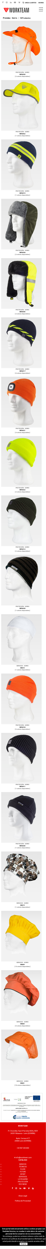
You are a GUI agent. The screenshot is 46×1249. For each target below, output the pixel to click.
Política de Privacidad (23, 1201)
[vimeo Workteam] (19, 2)
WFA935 (22, 286)
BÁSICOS (22, 1164)
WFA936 (22, 227)
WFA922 (22, 464)
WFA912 (22, 524)
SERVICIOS (23, 1177)
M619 (22, 880)
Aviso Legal (23, 1196)
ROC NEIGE (23, 1184)
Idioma (41, 3)
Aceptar (24, 1244)
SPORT (23, 1174)
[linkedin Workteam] (11, 2)
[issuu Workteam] (23, 2)
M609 (22, 939)
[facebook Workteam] (3, 2)
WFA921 (22, 405)
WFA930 (22, 49)
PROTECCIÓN (23, 1182)
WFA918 (22, 702)
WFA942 (22, 108)
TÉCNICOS (23, 1167)
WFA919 (22, 168)
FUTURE (23, 1172)
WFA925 (22, 820)
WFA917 (22, 346)
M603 (22, 998)
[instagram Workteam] (7, 2)
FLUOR (22, 1169)
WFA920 (22, 583)
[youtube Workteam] (15, 2)
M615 (22, 642)
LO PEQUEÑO (23, 1179)
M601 (22, 1058)
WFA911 (22, 761)
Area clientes (30, 3)
